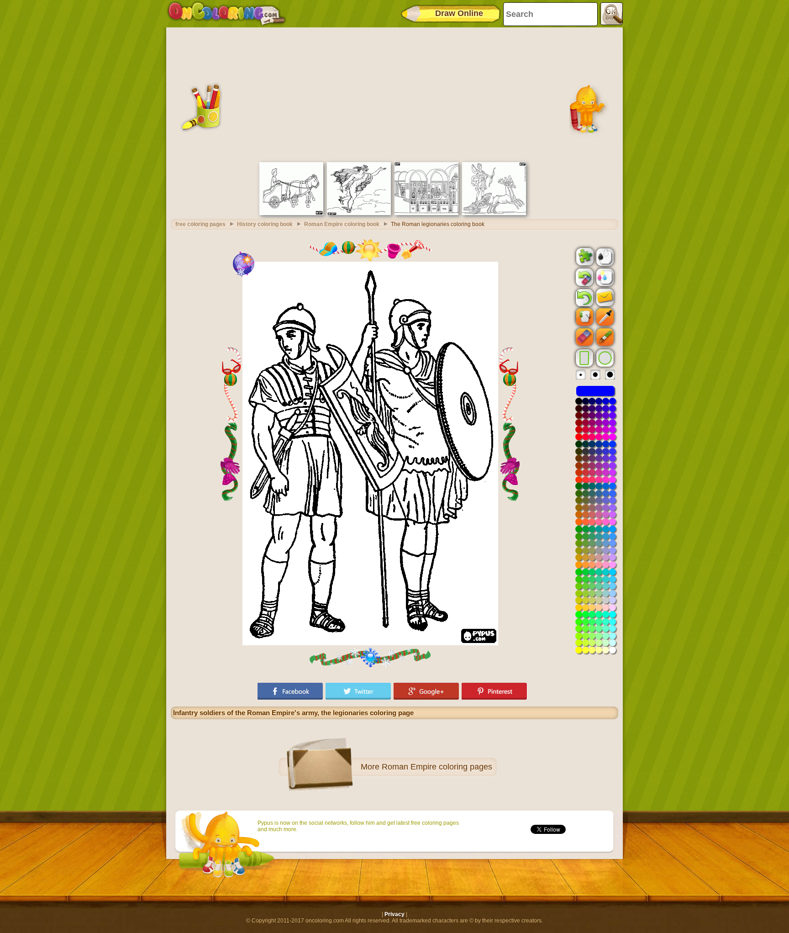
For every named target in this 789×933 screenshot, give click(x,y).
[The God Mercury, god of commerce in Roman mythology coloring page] (359, 213)
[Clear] (583, 277)
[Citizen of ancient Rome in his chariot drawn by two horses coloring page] (291, 213)
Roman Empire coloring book (341, 224)
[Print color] (604, 276)
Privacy (394, 914)
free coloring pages (200, 224)
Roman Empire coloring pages (437, 766)
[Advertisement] (394, 94)
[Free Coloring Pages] (226, 13)
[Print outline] (604, 256)
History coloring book (265, 224)
